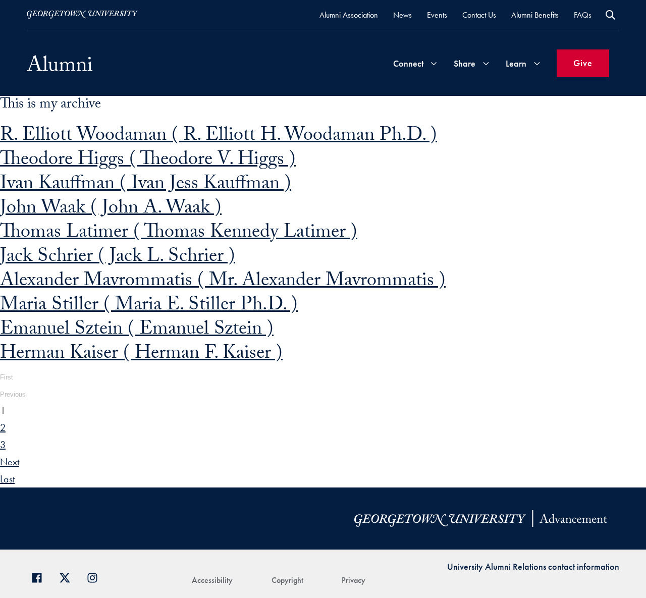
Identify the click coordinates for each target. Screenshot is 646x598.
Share (464, 63)
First (6, 377)
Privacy (353, 580)
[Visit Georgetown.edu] (82, 15)
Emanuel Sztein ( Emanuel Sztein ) (137, 330)
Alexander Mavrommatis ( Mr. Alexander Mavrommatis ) (223, 282)
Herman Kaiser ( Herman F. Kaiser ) (141, 355)
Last (7, 478)
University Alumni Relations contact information (533, 566)
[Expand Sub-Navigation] (433, 63)
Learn (516, 63)
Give (583, 63)
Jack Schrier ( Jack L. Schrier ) (117, 258)
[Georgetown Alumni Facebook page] (40, 576)
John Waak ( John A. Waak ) (111, 209)
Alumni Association (348, 15)
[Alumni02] (59, 63)
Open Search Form (610, 15)
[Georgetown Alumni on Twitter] (68, 576)
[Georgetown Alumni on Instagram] (96, 576)
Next (9, 461)
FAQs (582, 15)
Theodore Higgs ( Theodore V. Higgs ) (148, 161)
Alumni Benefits (535, 15)
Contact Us (479, 15)
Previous (13, 394)
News (402, 15)
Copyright (287, 580)
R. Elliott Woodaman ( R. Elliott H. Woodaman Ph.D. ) (218, 137)
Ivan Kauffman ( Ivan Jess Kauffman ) (145, 185)
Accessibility (212, 580)
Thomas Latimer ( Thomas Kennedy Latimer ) (178, 234)
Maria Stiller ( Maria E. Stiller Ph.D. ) (149, 306)
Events (437, 15)
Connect (408, 63)
